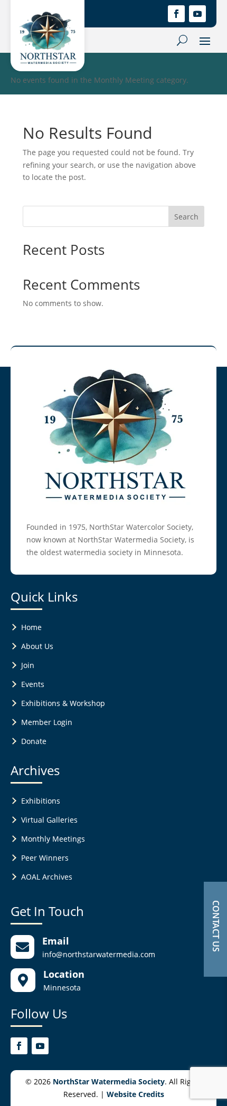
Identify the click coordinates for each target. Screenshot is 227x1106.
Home (31, 627)
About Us (37, 646)
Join (27, 665)
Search (186, 217)
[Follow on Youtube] (197, 13)
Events (32, 684)
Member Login (46, 722)
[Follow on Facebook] (176, 13)
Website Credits (135, 1094)
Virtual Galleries (49, 820)
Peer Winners (45, 858)
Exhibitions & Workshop (63, 703)
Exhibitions (40, 801)
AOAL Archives (46, 877)
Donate (33, 741)
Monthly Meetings (53, 839)
